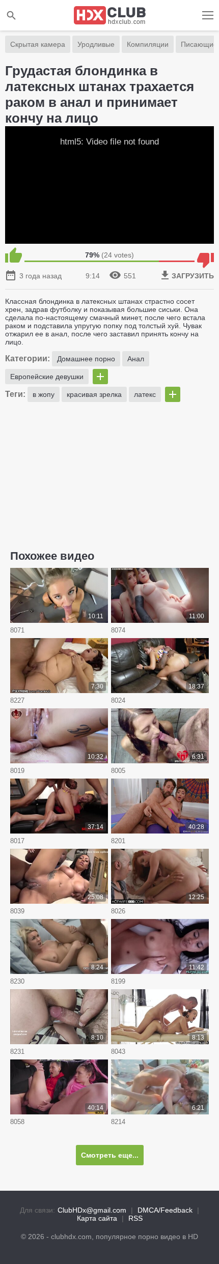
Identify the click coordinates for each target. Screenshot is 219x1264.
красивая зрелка (94, 394)
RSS (135, 1218)
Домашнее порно (86, 359)
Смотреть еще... (110, 1155)
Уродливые (96, 44)
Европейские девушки (47, 376)
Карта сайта (97, 1218)
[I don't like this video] (205, 255)
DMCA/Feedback (165, 1210)
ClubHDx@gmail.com (92, 1210)
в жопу (43, 394)
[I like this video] (13, 255)
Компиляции (148, 44)
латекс (145, 394)
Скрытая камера (37, 44)
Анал (135, 359)
